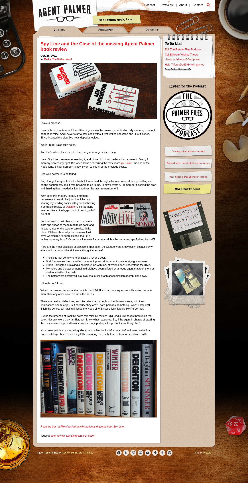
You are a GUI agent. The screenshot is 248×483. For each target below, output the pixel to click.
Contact (198, 5)
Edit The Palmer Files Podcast (183, 49)
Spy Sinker (125, 163)
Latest (59, 29)
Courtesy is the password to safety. (189, 151)
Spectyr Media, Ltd (72, 452)
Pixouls (207, 452)
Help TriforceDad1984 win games (184, 64)
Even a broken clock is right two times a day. (188, 163)
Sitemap (88, 452)
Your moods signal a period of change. (189, 177)
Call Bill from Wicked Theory (181, 54)
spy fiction (89, 435)
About (183, 5)
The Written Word (62, 59)
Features (105, 29)
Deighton (71, 206)
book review (57, 435)
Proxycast (167, 5)
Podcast (149, 5)
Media (47, 59)
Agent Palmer (64, 13)
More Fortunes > (187, 189)
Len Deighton (74, 435)
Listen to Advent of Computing (182, 59)
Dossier (152, 29)
